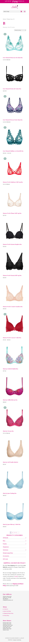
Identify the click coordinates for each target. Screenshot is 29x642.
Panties (5, 543)
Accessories (6, 556)
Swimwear (5, 550)
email (16, 576)
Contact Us (6, 609)
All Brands (5, 537)
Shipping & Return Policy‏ (8, 613)
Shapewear (6, 547)
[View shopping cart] (21, 11)
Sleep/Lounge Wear (8, 553)
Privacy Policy (6, 615)
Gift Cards (5, 559)
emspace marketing (17, 639)
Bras (4, 540)
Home (4, 19)
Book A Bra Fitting (7, 611)
